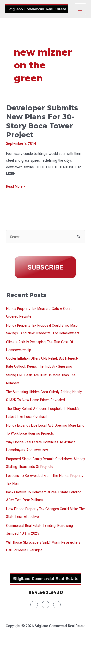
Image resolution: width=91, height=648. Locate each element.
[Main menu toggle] (80, 9)
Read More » (15, 186)
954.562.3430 (45, 593)
